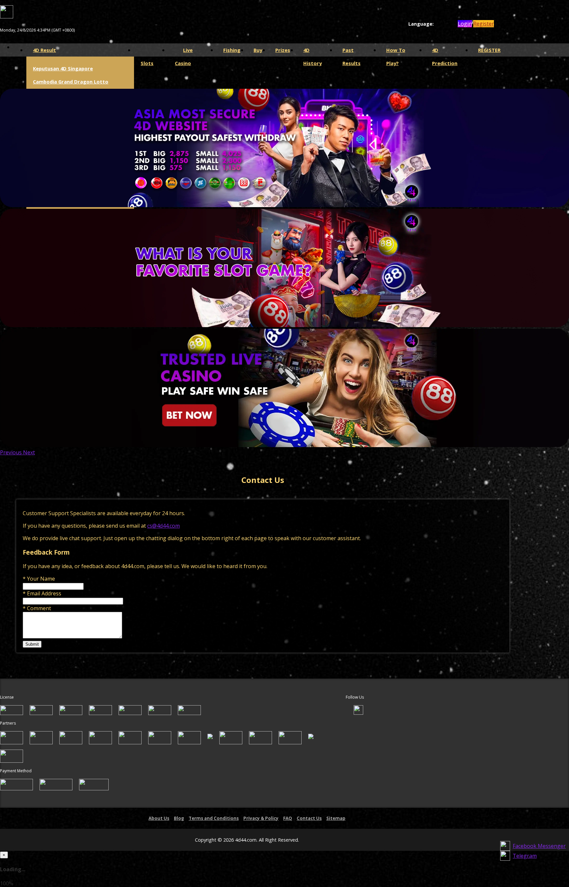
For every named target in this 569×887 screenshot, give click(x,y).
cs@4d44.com (163, 525)
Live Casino (184, 52)
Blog (179, 818)
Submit (32, 644)
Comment (37, 608)
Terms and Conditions (214, 818)
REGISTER (489, 50)
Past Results (351, 52)
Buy (258, 50)
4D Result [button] (44, 50)
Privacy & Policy (261, 818)
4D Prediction (444, 52)
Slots (151, 50)
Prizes (282, 50)
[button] (11, 452)
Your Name (39, 578)
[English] (437, 24)
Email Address (42, 593)
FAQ (287, 818)
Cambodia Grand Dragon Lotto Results (70, 88)
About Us (159, 818)
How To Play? (395, 52)
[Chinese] (443, 24)
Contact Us (309, 818)
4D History (312, 52)
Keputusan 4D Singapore (63, 68)
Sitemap (335, 818)
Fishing (231, 50)
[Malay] (449, 24)
